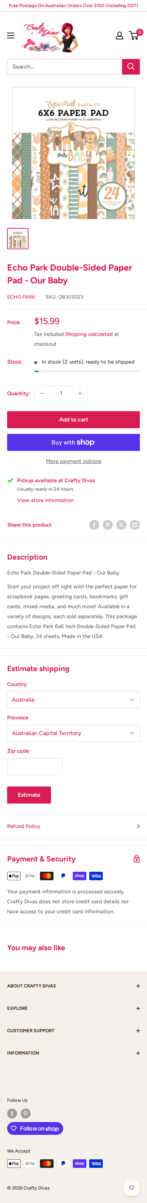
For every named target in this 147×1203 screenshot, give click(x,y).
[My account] (119, 35)
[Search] (131, 67)
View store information (45, 500)
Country (17, 684)
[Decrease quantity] (42, 393)
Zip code (18, 751)
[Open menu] (10, 35)
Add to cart (73, 419)
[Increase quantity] (79, 393)
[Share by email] (135, 524)
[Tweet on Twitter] (121, 524)
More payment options (73, 461)
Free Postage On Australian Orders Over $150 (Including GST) (73, 5)
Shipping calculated (89, 334)
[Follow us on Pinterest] (26, 1113)
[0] (134, 35)
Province (17, 717)
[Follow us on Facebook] (12, 1113)
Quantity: (18, 393)
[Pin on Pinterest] (108, 524)
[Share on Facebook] (94, 524)
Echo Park (21, 297)
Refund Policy (23, 826)
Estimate (29, 794)
